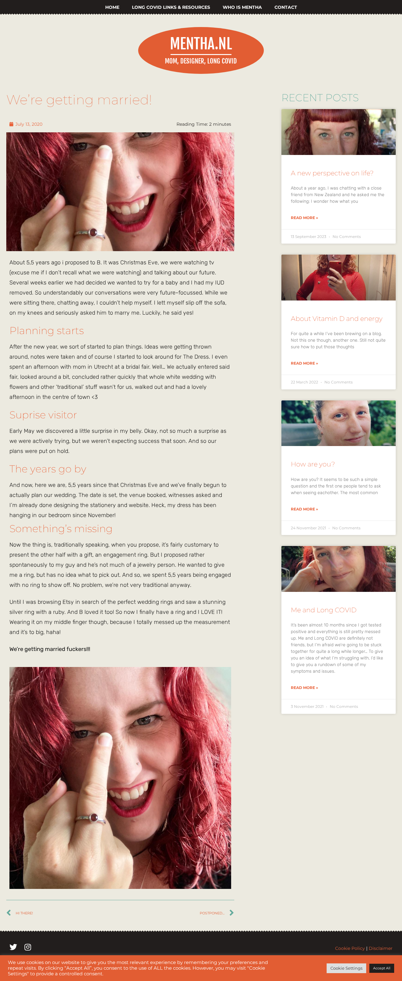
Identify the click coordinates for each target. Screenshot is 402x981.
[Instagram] (27, 947)
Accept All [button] (381, 968)
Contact (285, 7)
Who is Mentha (242, 7)
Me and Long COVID (323, 610)
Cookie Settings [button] (346, 968)
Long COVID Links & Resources (171, 7)
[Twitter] (13, 947)
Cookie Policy (350, 948)
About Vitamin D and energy (337, 318)
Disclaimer (381, 948)
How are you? (313, 464)
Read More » (304, 217)
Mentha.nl (201, 44)
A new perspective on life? (332, 173)
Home (112, 7)
